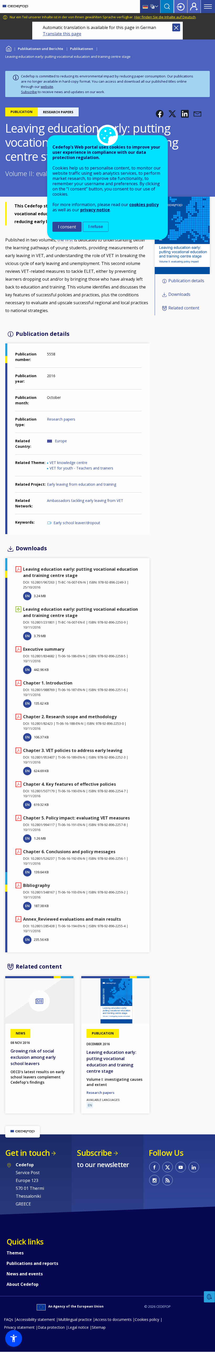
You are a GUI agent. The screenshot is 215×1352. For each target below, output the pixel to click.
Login (180, 6)
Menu (208, 6)
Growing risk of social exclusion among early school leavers (33, 1057)
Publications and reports (32, 1263)
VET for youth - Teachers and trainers (81, 468)
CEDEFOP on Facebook (154, 1167)
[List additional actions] (156, 6)
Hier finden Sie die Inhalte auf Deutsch (165, 17)
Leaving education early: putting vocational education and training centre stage (111, 1061)
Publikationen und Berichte (40, 48)
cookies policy (144, 204)
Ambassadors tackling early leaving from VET (85, 500)
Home (8, 48)
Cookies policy (147, 1319)
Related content (183, 308)
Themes (15, 1253)
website (47, 86)
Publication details (186, 281)
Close (176, 27)
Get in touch (27, 1152)
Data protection (51, 1327)
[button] (159, 114)
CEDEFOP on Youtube (180, 1167)
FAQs (8, 1319)
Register (194, 6)
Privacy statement (19, 1327)
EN (27, 595)
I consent (67, 227)
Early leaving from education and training (81, 484)
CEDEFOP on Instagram (154, 1180)
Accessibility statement (35, 1319)
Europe (61, 440)
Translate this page (62, 34)
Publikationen (81, 48)
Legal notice (78, 1327)
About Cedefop (23, 1284)
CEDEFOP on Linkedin (194, 1167)
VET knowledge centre (68, 462)
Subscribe (29, 91)
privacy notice (95, 210)
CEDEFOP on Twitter (167, 1167)
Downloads (179, 294)
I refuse (95, 226)
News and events (25, 1274)
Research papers (61, 419)
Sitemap (99, 1327)
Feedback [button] (209, 1297)
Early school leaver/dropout (76, 522)
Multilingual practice (75, 1319)
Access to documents (113, 1319)
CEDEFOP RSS (167, 1180)
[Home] (15, 6)
